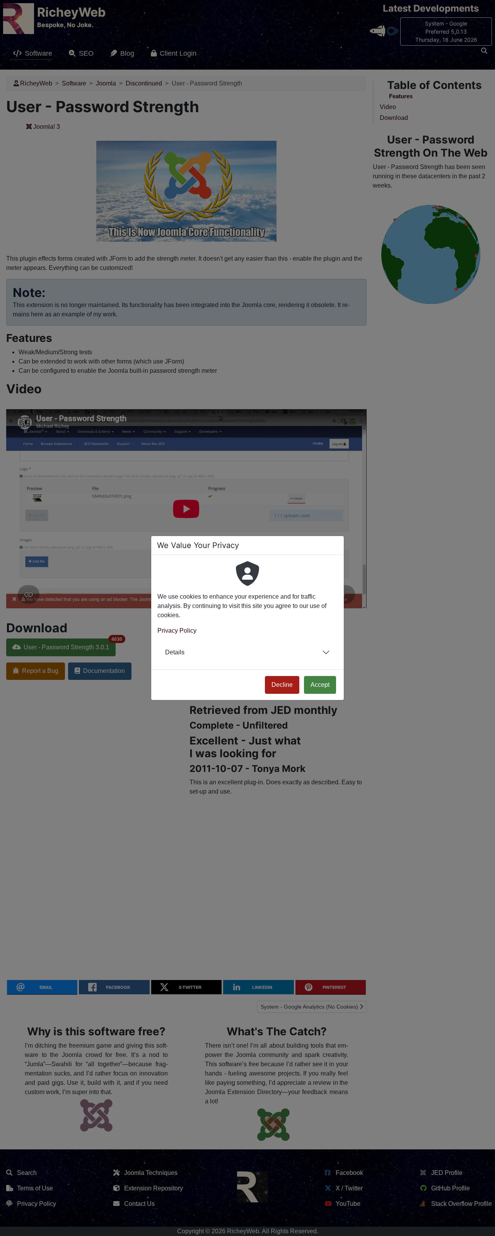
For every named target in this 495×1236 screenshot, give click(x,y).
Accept (320, 684)
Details (174, 652)
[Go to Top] (482, 1223)
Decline (282, 684)
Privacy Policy (176, 630)
